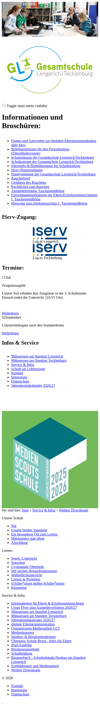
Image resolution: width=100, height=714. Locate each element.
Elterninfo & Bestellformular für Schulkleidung (45, 166)
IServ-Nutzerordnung (27, 170)
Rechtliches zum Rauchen (30, 187)
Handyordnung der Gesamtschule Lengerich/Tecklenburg (53, 174)
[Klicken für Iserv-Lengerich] (50, 233)
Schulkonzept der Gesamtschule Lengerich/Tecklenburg (52, 162)
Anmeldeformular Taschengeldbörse (37, 191)
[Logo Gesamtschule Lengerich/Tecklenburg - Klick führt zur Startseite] (50, 70)
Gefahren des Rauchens (28, 182)
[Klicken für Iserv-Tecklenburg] (50, 250)
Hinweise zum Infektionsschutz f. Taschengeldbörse (49, 203)
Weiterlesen (10, 313)
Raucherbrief (20, 178)
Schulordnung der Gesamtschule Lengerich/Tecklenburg (52, 157)
